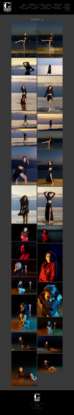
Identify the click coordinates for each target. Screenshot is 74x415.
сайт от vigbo (37, 412)
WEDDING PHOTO (58, 4)
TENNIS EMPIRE (57, 8)
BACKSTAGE (45, 7)
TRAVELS (49, 4)
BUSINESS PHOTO (34, 5)
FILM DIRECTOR (24, 8)
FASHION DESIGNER (55, 7)
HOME (23, 4)
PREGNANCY (67, 5)
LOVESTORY (24, 5)
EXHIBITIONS (34, 8)
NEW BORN (36, 7)
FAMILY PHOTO (58, 5)
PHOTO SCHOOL (66, 7)
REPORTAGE (67, 4)
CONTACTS (67, 10)
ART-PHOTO (41, 4)
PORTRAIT (29, 7)
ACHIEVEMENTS (31, 4)
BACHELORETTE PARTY (46, 5)
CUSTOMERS (67, 8)
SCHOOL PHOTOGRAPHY (45, 8)
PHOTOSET (21, 7)
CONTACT (42, 403)
